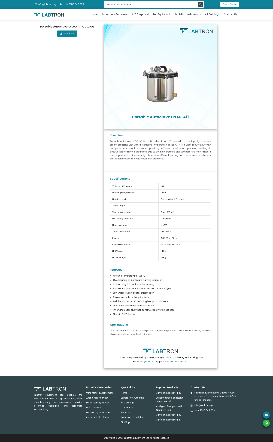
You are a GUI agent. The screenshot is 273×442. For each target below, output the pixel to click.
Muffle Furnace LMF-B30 (168, 414)
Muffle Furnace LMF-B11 (168, 419)
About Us (126, 412)
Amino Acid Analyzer (97, 397)
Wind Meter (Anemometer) (100, 392)
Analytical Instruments (188, 14)
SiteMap (125, 422)
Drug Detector (94, 407)
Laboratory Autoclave (114, 14)
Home (94, 14)
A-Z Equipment (140, 14)
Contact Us (230, 14)
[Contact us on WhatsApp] (266, 423)
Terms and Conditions (133, 417)
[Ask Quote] (266, 415)
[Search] (200, 4)
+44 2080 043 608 (204, 410)
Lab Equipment (161, 14)
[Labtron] (49, 14)
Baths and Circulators (97, 417)
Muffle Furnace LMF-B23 (168, 392)
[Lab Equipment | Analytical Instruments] (160, 350)
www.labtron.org (179, 361)
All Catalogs (212, 14)
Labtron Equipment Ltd (136, 437)
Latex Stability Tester (97, 402)
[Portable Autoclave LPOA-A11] (160, 83)
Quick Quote (230, 4)
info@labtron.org (47, 4)
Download (68, 33)
